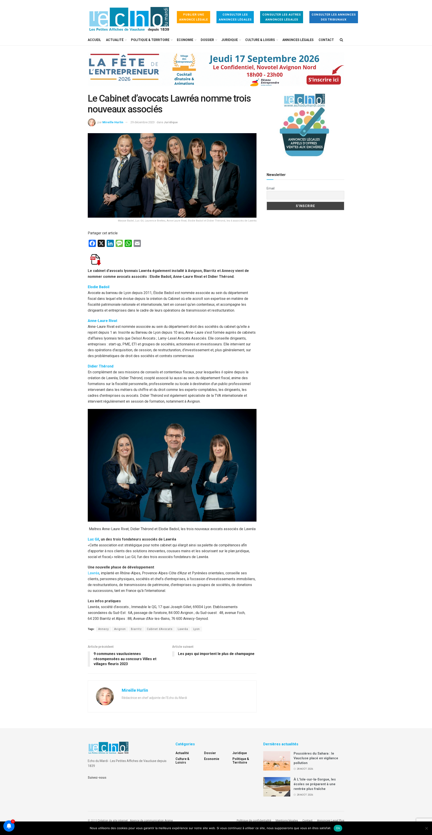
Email (270, 188)
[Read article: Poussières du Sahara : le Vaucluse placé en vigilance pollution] (276, 761)
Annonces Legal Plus (330, 820)
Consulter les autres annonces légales (281, 17)
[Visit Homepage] (129, 17)
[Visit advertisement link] (216, 72)
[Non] (426, 828)
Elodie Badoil (98, 287)
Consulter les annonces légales (235, 17)
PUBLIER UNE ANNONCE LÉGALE (193, 17)
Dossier (207, 40)
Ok (338, 828)
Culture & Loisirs (260, 40)
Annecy (103, 629)
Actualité (115, 40)
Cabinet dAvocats (160, 629)
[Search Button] (341, 40)
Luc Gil (93, 539)
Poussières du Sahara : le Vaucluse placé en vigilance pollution (316, 758)
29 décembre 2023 (142, 122)
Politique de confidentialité (254, 820)
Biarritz (136, 629)
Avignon (120, 629)
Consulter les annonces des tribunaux (334, 17)
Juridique (229, 40)
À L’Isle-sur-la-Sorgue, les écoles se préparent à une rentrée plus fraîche (315, 784)
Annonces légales (298, 40)
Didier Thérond (100, 366)
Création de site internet (113, 820)
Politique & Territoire (150, 40)
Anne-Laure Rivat (102, 321)
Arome (168, 820)
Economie (185, 40)
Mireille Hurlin (112, 122)
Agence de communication (147, 820)
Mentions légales (287, 820)
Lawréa (93, 573)
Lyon (196, 629)
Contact (326, 40)
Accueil (94, 40)
